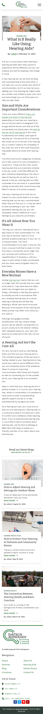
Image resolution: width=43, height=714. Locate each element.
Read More (9, 500)
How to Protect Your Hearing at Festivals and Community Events (21, 542)
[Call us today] (3, 4)
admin (14, 54)
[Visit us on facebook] (15, 702)
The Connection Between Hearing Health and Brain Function (19, 597)
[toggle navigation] (39, 5)
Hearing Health (10, 591)
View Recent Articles (20, 452)
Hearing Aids (21, 36)
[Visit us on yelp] (28, 702)
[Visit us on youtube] (23, 702)
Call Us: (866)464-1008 (17, 698)
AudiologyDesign (22, 709)
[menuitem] (11, 660)
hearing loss (14, 280)
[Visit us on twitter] (19, 702)
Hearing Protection (12, 536)
